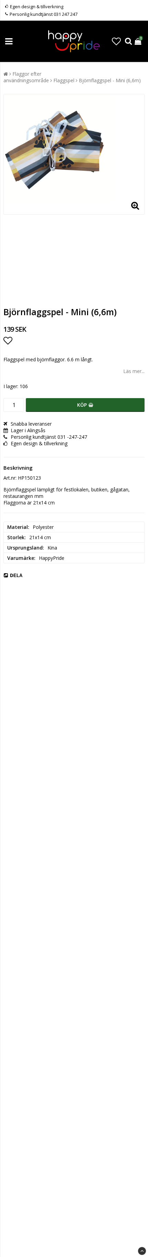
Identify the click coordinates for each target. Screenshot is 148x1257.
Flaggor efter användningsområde (26, 77)
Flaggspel (63, 80)
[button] (116, 41)
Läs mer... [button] (134, 371)
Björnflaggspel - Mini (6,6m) (110, 80)
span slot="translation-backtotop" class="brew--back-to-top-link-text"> (142, 1251)
